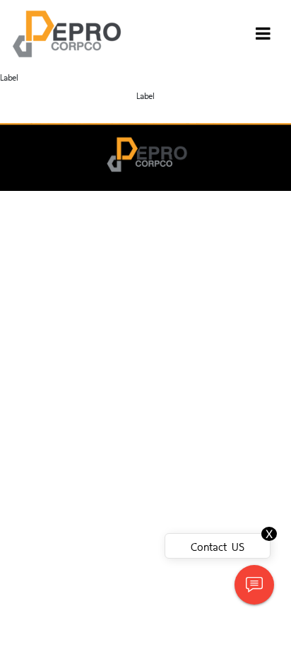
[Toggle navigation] (263, 34)
